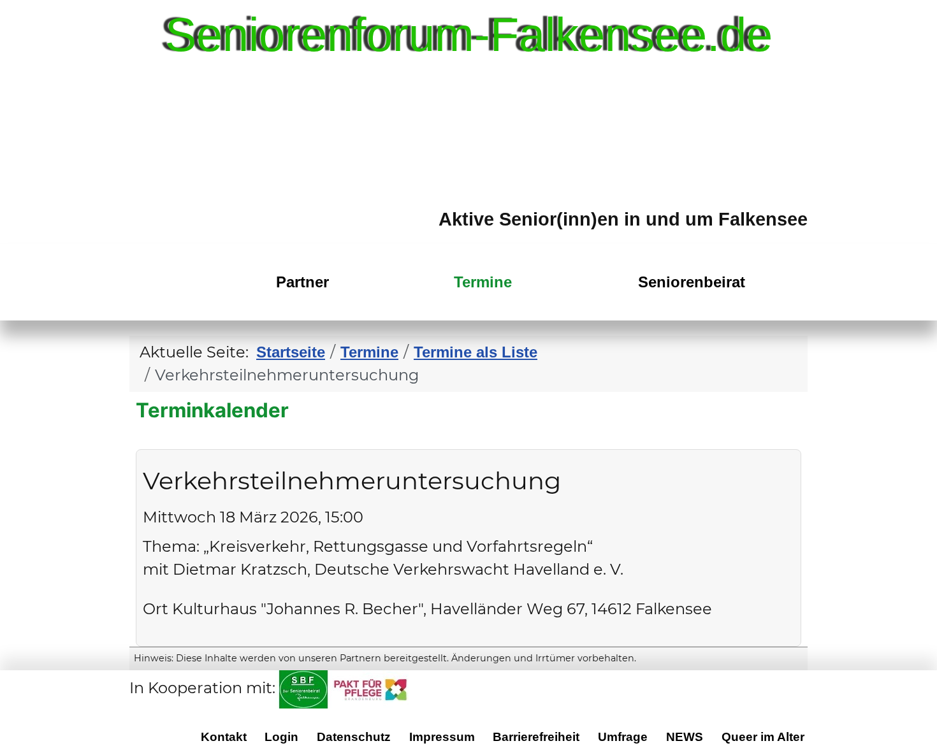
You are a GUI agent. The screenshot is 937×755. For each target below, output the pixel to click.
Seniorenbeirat (691, 282)
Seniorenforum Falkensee (167, 304)
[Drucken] (792, 440)
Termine (483, 282)
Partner (302, 282)
